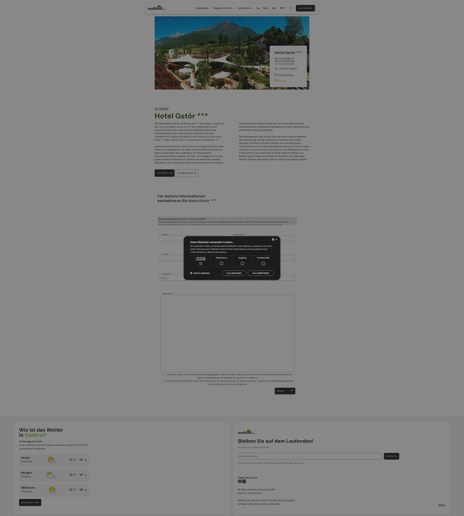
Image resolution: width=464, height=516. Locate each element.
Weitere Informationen (217, 252)
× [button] (276, 239)
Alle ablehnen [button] (234, 273)
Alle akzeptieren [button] (260, 273)
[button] (200, 273)
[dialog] (232, 258)
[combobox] (273, 239)
